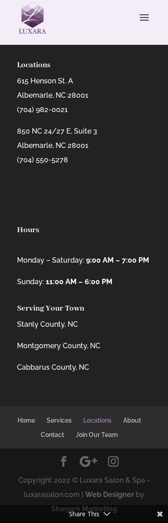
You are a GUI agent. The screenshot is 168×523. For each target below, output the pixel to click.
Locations (97, 420)
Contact (52, 434)
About (132, 420)
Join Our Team (97, 434)
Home (26, 420)
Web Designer (109, 494)
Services (59, 420)
